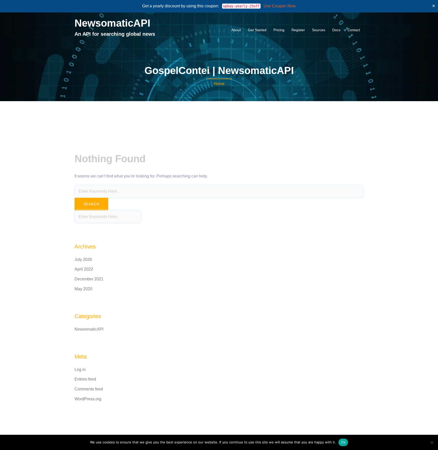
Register (298, 30)
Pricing (278, 30)
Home (219, 84)
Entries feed (85, 379)
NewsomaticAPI (112, 23)
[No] (431, 442)
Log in (80, 369)
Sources (318, 30)
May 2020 (83, 289)
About (236, 30)
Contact (354, 30)
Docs (336, 30)
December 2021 (89, 279)
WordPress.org (88, 399)
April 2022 (84, 269)
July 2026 (83, 259)
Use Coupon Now (280, 6)
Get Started (257, 30)
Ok (343, 442)
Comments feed (89, 389)
